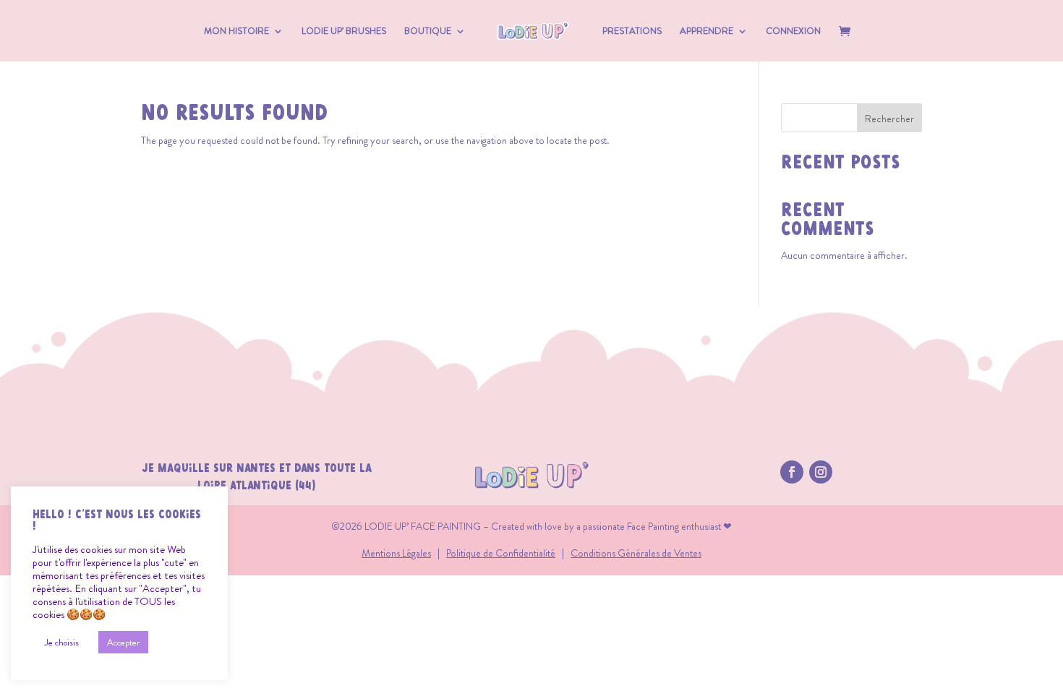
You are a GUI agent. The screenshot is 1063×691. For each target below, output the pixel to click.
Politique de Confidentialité (500, 553)
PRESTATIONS (632, 32)
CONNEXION (793, 32)
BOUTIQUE (427, 32)
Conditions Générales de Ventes (636, 553)
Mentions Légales (396, 553)
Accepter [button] (123, 642)
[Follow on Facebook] (791, 472)
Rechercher (889, 118)
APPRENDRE (706, 32)
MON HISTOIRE (236, 32)
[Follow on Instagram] (820, 472)
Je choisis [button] (62, 642)
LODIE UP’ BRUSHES (344, 32)
